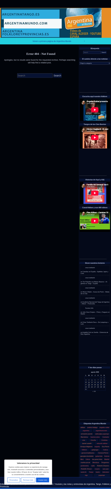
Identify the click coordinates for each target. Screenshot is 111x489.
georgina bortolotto (86, 456)
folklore (84, 450)
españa (97, 446)
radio (93, 466)
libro (82, 459)
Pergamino (105, 462)
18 (89, 385)
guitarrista (98, 456)
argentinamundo (101, 430)
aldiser (83, 427)
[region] (28, 472)
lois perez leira (97, 459)
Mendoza (96, 462)
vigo (86, 475)
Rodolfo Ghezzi (86, 469)
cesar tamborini (90, 267)
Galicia (105, 450)
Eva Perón (105, 446)
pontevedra (85, 466)
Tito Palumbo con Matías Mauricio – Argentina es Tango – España (94, 282)
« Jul (94, 391)
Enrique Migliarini (86, 446)
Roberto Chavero (103, 466)
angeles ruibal (104, 427)
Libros (88, 459)
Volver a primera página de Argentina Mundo (52, 41)
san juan (106, 469)
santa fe (83, 472)
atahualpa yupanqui (102, 434)
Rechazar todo (28, 480)
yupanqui (102, 475)
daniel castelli (86, 443)
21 (98, 385)
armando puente (86, 434)
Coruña (93, 440)
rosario (97, 469)
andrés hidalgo (92, 427)
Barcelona (84, 437)
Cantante (106, 437)
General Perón (103, 453)
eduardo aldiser (102, 443)
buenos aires (95, 437)
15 (101, 382)
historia (106, 456)
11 (89, 382)
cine (83, 440)
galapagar (95, 450)
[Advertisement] (93, 78)
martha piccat (85, 462)
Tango (91, 472)
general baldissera (88, 453)
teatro (98, 472)
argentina (86, 430)
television (106, 472)
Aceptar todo (42, 480)
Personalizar (13, 480)
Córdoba (104, 440)
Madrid (106, 459)
